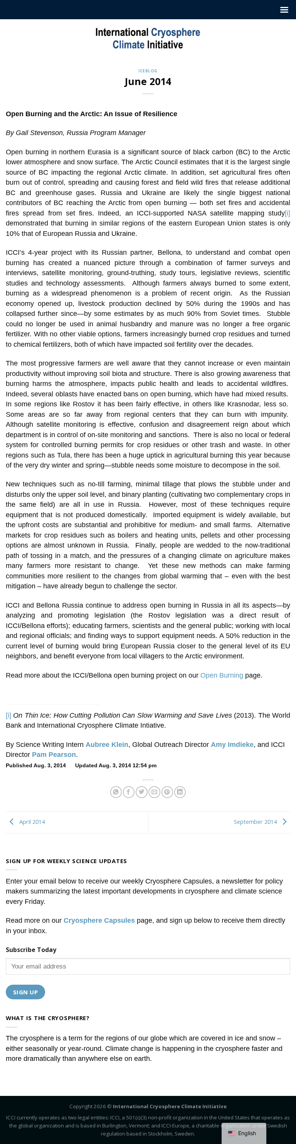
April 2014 (31, 821)
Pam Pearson (54, 754)
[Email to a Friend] (154, 792)
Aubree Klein (107, 744)
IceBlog (148, 70)
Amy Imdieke (232, 744)
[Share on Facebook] (129, 792)
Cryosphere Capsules (99, 920)
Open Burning (221, 675)
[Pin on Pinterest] (167, 792)
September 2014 (256, 821)
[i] (287, 213)
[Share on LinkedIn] (180, 792)
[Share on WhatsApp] (116, 792)
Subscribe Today (31, 949)
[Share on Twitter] (141, 792)
